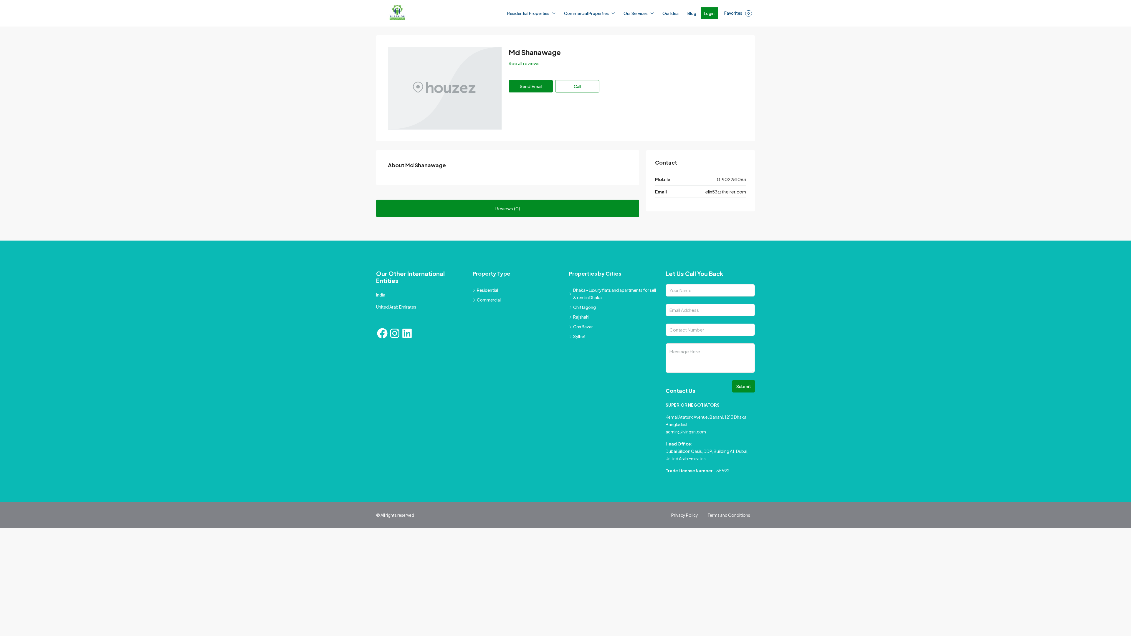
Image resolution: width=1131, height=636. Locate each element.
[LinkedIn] (407, 333)
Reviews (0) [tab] (507, 208)
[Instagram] (394, 333)
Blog (691, 13)
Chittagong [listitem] (584, 307)
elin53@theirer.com (725, 191)
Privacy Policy (684, 515)
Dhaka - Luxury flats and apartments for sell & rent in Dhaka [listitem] (614, 293)
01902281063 (731, 179)
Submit (743, 386)
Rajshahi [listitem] (581, 316)
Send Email (531, 86)
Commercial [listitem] (489, 299)
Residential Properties (528, 13)
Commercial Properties (586, 13)
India (380, 294)
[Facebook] (382, 333)
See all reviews (524, 63)
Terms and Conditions (728, 515)
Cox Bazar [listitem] (583, 326)
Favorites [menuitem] (737, 13)
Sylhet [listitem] (579, 336)
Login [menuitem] (709, 13)
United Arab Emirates (396, 306)
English (112, 630)
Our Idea (670, 13)
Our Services (636, 13)
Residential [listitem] (487, 290)
